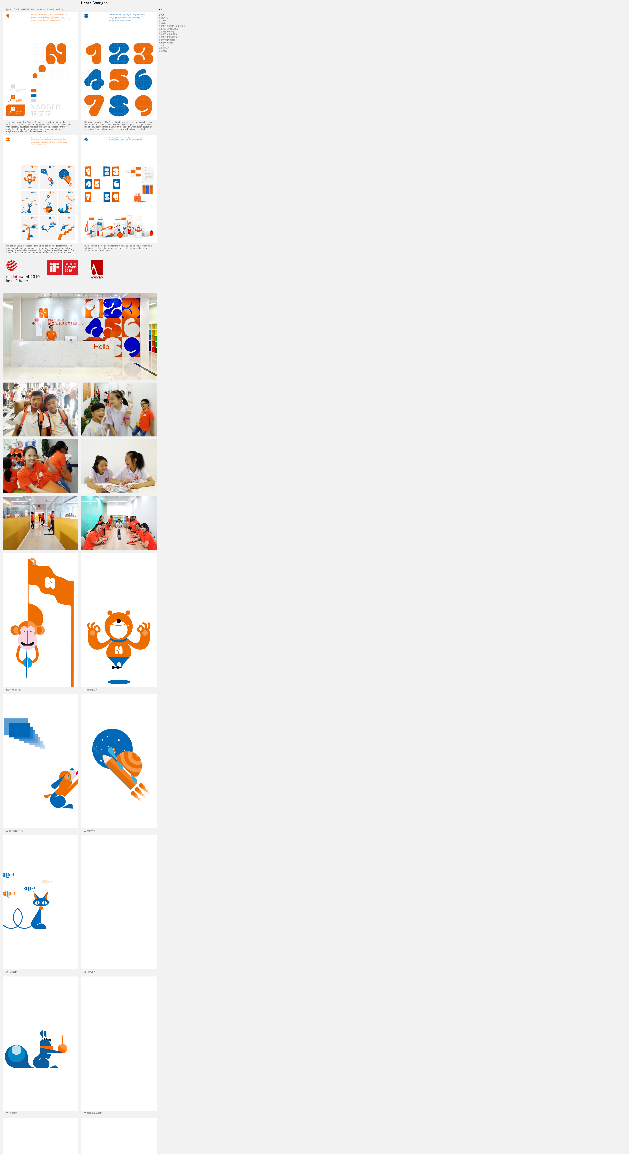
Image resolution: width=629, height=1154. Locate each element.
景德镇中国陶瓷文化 (167, 40)
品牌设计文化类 (12, 9)
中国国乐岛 (163, 18)
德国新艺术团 (164, 48)
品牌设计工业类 (28, 9)
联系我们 (60, 9)
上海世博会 (163, 51)
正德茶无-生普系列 (166, 32)
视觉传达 (50, 9)
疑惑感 (161, 45)
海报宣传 (41, 9)
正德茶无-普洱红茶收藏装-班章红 (172, 26)
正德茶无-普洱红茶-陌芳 (168, 29)
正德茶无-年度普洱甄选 (168, 34)
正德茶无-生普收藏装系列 (169, 37)
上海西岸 (162, 23)
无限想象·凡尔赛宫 (166, 43)
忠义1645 (162, 20)
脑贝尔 (161, 15)
